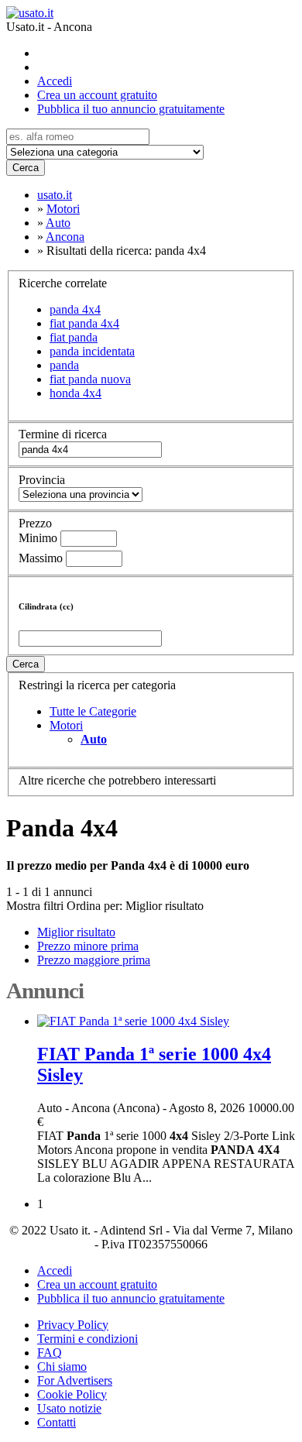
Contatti (56, 1422)
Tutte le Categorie (93, 711)
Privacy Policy (72, 1324)
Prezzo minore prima (88, 946)
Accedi (54, 81)
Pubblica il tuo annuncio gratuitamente (131, 108)
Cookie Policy (72, 1394)
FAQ (49, 1352)
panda (64, 365)
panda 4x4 (75, 309)
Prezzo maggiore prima (93, 959)
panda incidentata (92, 351)
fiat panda (74, 337)
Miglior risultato (164, 905)
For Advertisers (74, 1380)
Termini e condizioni (87, 1338)
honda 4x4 (75, 393)
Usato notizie (69, 1408)
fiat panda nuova (90, 379)
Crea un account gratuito (97, 94)
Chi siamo (62, 1366)
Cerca (25, 167)
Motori (66, 725)
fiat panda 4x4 (84, 323)
